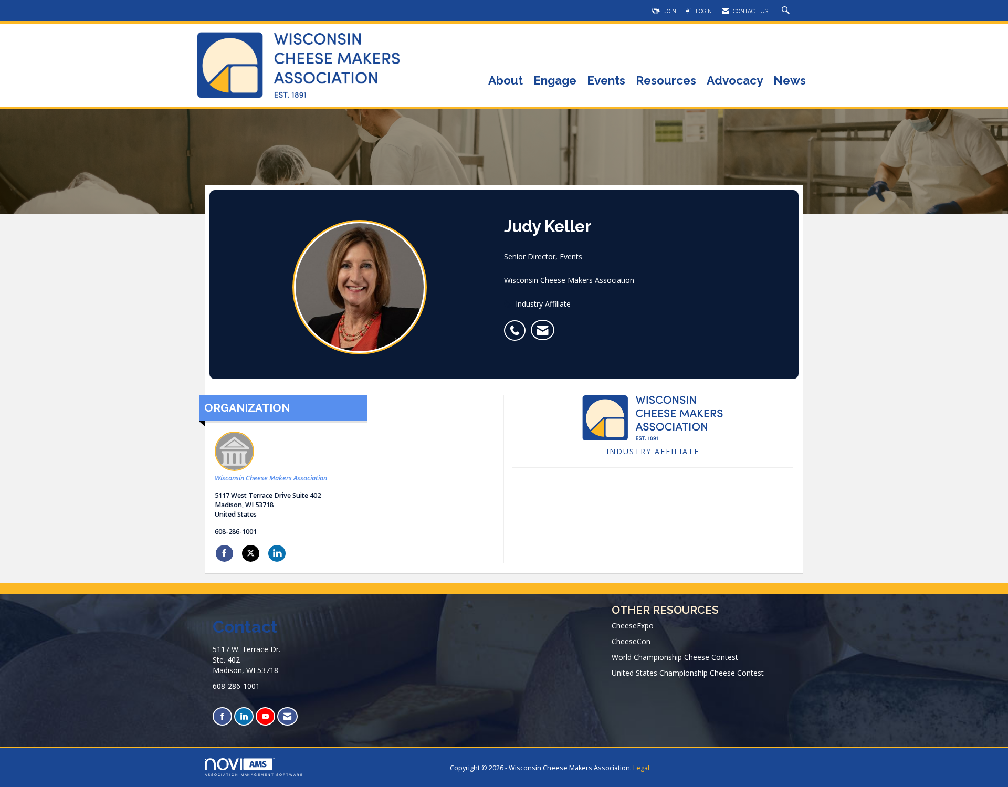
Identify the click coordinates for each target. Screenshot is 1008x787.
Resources (666, 81)
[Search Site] (787, 11)
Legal (641, 767)
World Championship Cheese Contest (675, 657)
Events (606, 81)
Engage (554, 81)
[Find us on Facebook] (222, 716)
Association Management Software (254, 774)
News (789, 81)
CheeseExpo (633, 626)
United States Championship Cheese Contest (688, 673)
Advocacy (735, 81)
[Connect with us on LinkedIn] (244, 716)
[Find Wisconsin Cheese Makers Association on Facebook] (224, 553)
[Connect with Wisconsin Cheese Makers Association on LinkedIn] (277, 553)
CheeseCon (631, 641)
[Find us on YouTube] (265, 716)
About (505, 81)
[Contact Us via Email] (287, 716)
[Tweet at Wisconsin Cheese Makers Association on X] (250, 553)
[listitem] (517, 325)
